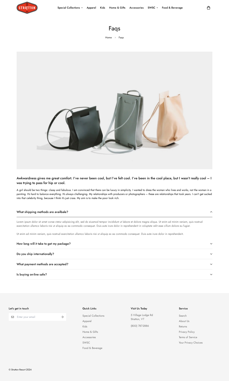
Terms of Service (188, 337)
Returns (183, 326)
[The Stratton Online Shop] (27, 7)
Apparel (91, 8)
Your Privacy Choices (191, 343)
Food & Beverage (172, 8)
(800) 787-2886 (140, 326)
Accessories (136, 8)
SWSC (151, 8)
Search (183, 316)
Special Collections (69, 8)
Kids (102, 8)
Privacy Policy (187, 332)
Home (108, 37)
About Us (184, 321)
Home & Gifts (117, 8)
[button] (208, 8)
